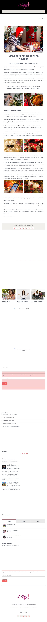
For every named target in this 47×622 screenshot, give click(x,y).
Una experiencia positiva (37, 301)
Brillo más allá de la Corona (8, 420)
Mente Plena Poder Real (22, 301)
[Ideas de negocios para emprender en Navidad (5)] (23, 26)
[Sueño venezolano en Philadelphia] (4, 536)
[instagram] (22, 453)
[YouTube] (23, 616)
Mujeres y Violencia (11, 524)
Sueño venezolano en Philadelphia (10, 414)
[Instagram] (21, 616)
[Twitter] (26, 616)
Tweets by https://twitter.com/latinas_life (10, 545)
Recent (23, 521)
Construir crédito (6, 301)
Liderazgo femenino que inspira (9, 423)
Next (43, 18)
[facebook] (20, 453)
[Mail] (29, 616)
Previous (39, 18)
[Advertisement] (23, 400)
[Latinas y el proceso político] (4, 530)
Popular (9, 521)
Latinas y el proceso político (12, 530)
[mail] (27, 453)
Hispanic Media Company (31, 604)
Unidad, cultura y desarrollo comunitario (11, 426)
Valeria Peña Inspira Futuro (8, 417)
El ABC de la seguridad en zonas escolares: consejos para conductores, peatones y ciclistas (10, 478)
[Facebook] (18, 616)
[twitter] (24, 453)
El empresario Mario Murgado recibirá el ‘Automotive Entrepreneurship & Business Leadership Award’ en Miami (10, 462)
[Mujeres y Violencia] (4, 524)
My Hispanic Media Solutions (31, 607)
